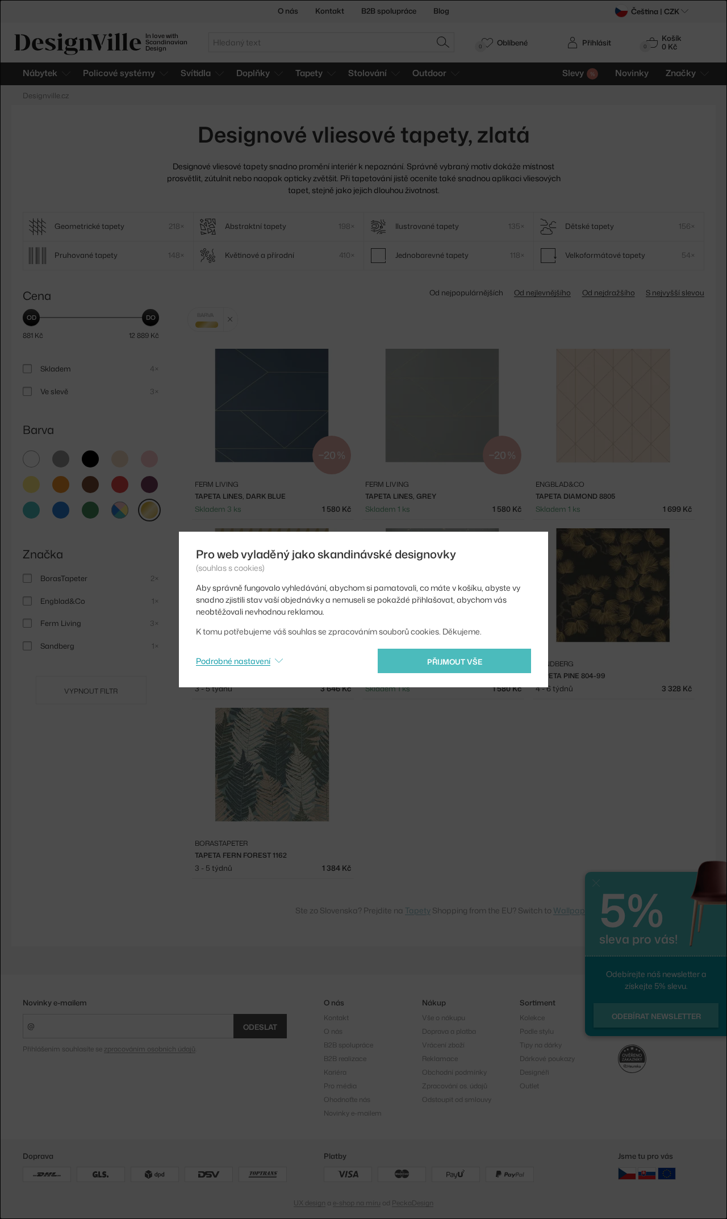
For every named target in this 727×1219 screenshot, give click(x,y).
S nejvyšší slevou (675, 292)
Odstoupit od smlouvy (456, 1099)
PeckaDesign (412, 1203)
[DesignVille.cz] (627, 1173)
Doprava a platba (449, 1031)
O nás (288, 11)
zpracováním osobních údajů (149, 1049)
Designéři (534, 1072)
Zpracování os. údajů (454, 1086)
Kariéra (335, 1072)
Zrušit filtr (230, 319)
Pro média (340, 1086)
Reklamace (440, 1058)
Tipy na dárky (541, 1045)
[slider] (31, 317)
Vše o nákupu (443, 1017)
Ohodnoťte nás (347, 1099)
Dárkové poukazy (547, 1058)
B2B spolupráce (388, 11)
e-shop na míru (357, 1203)
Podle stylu (537, 1031)
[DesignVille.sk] (647, 1173)
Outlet (529, 1086)
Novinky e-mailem (55, 1002)
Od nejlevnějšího (542, 292)
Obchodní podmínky (454, 1072)
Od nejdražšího (608, 292)
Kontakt (329, 11)
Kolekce (532, 1017)
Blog (441, 11)
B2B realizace (345, 1058)
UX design (309, 1203)
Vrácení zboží (443, 1045)
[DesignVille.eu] (667, 1173)
